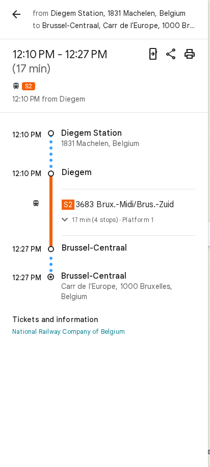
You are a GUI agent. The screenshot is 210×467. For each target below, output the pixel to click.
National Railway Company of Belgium (68, 331)
